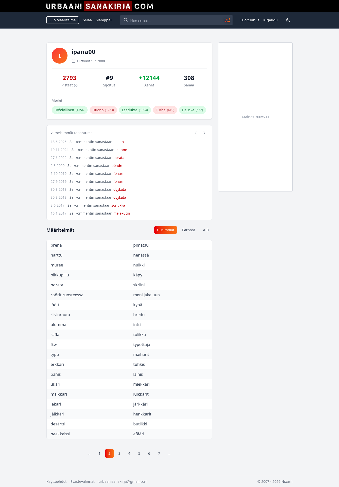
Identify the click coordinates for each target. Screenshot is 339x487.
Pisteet (68, 85)
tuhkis (139, 364)
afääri (138, 434)
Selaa (87, 20)
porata (118, 157)
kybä (137, 304)
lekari (56, 404)
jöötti (56, 304)
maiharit (141, 354)
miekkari (141, 384)
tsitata (118, 141)
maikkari (59, 394)
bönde (116, 165)
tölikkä (139, 334)
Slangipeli (104, 20)
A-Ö (206, 229)
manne (121, 149)
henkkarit (142, 414)
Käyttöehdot (56, 481)
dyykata (119, 189)
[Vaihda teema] (288, 20)
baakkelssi (60, 434)
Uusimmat (165, 229)
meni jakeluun (146, 295)
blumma (58, 324)
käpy (137, 275)
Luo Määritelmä (63, 20)
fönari (118, 173)
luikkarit (141, 394)
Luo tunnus (249, 20)
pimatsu (141, 245)
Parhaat (188, 229)
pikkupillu (60, 275)
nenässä (141, 255)
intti (137, 324)
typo (55, 354)
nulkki (139, 265)
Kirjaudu (270, 20)
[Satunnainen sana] (228, 20)
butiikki (140, 424)
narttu (57, 255)
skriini (139, 285)
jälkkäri (57, 414)
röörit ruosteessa (67, 295)
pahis (56, 374)
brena (56, 245)
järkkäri (140, 404)
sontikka (118, 205)
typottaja (141, 344)
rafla (55, 334)
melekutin (121, 213)
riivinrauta (60, 314)
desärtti (58, 424)
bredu (139, 314)
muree (57, 265)
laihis (138, 374)
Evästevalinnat (82, 481)
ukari (55, 384)
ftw (54, 344)
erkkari (57, 364)
